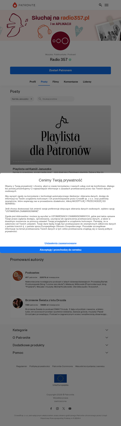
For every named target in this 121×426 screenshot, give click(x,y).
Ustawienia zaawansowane (61, 243)
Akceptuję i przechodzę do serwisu (60, 249)
